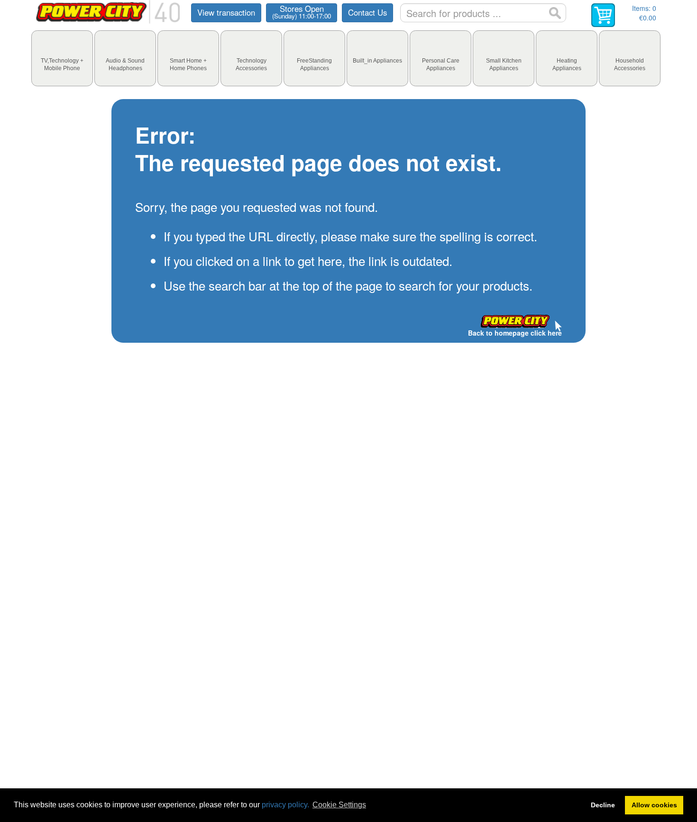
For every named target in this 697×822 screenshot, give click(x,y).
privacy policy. (285, 805)
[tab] (62, 58)
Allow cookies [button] (654, 805)
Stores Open (301, 11)
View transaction (226, 12)
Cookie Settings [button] (339, 805)
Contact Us (367, 12)
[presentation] (62, 58)
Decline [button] (603, 805)
